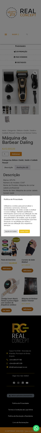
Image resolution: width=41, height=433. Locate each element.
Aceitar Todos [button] (24, 231)
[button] (36, 428)
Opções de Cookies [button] (11, 231)
